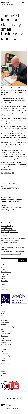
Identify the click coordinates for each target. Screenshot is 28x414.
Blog (2, 309)
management (8, 188)
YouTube (3, 367)
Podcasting (4, 338)
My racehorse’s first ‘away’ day (9, 242)
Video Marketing (5, 356)
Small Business (12, 186)
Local (2, 331)
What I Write (4, 281)
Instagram (4, 371)
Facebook (3, 376)
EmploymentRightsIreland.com (9, 232)
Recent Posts (4, 274)
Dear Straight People (6, 245)
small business (15, 188)
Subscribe (3, 278)
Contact (3, 269)
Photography (4, 336)
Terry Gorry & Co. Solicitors (8, 230)
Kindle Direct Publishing (7, 327)
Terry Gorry (6, 2)
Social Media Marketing (7, 344)
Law (2, 329)
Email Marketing (5, 322)
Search (3, 257)
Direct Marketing (5, 320)
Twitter (3, 369)
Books (2, 313)
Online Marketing (5, 333)
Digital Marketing (5, 318)
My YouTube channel (6, 228)
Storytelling (4, 349)
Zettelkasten (4, 360)
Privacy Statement (6, 272)
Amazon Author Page (7, 226)
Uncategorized (5, 353)
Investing (3, 324)
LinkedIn (3, 373)
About (2, 267)
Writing (3, 358)
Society (3, 347)
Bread (2, 315)
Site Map (3, 276)
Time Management (6, 351)
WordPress (15, 408)
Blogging (3, 311)
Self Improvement (6, 340)
